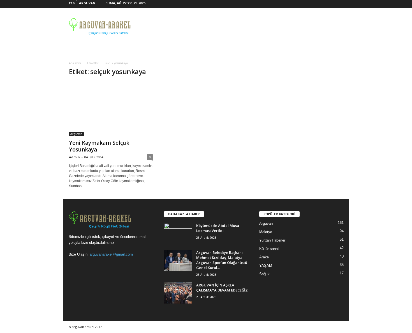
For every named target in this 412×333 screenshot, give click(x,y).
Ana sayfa (75, 63)
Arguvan (76, 134)
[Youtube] (345, 4)
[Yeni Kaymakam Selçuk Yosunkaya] (111, 109)
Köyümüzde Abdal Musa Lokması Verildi (217, 228)
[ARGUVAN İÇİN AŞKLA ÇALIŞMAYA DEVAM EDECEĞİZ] (178, 293)
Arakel (264, 257)
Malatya (265, 232)
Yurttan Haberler (272, 240)
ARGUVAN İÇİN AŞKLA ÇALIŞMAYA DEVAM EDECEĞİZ (222, 288)
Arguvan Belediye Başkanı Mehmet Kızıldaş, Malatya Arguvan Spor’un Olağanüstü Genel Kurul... (221, 260)
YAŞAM (265, 265)
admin (74, 157)
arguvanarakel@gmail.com (111, 254)
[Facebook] (319, 4)
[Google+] (327, 4)
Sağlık (264, 274)
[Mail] (336, 4)
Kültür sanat (269, 249)
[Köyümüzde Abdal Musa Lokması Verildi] (178, 233)
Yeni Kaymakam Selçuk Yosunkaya (99, 146)
